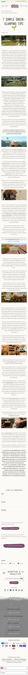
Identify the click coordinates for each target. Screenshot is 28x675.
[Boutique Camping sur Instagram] (5, 590)
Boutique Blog (8, 10)
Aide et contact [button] (13, 623)
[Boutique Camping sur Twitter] (13, 590)
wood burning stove (14, 398)
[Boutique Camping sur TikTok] (19, 590)
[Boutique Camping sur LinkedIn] (22, 590)
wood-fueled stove (11, 361)
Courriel (3, 502)
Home (2, 10)
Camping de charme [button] (13, 609)
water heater (8, 433)
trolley (7, 265)
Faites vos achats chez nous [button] (13, 616)
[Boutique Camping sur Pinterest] (16, 590)
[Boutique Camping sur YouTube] (10, 590)
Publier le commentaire (10, 528)
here (20, 133)
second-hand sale (17, 149)
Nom (2, 493)
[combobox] (14, 668)
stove (17, 436)
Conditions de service (16, 536)
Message (3, 510)
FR (23, 6)
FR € (21, 6)
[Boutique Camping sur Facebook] (8, 590)
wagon (11, 265)
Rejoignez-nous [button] (13, 630)
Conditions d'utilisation (7, 659)
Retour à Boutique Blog (15, 545)
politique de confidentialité (20, 659)
